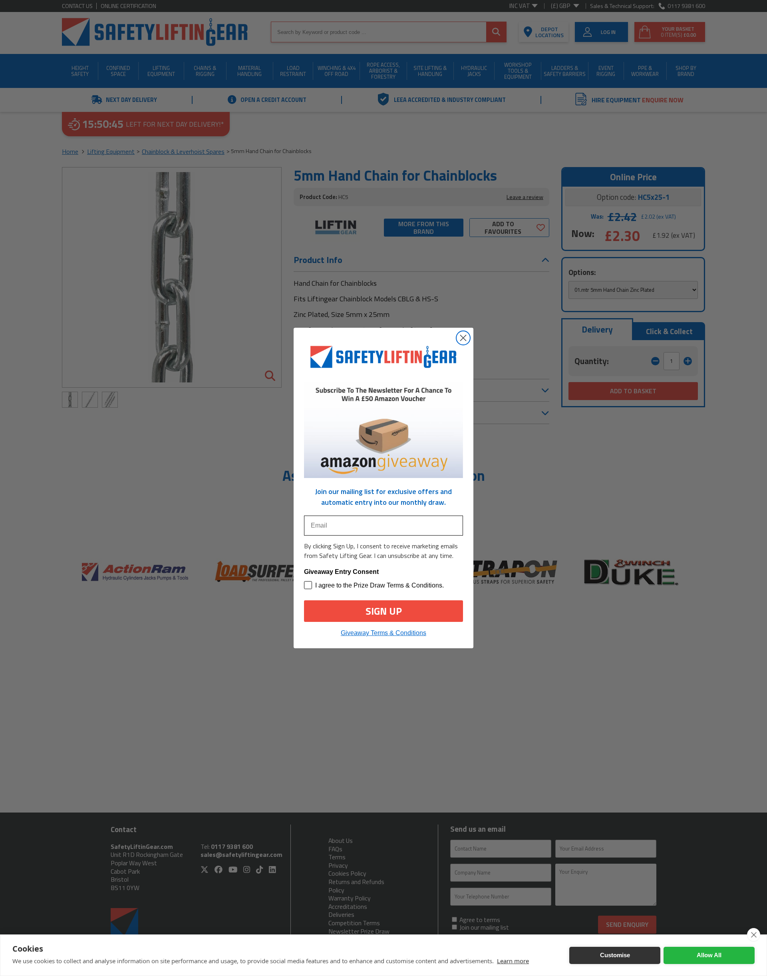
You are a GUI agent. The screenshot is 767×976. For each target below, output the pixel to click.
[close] (753, 935)
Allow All (709, 955)
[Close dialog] (463, 338)
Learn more (513, 961)
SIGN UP (384, 611)
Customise (615, 955)
